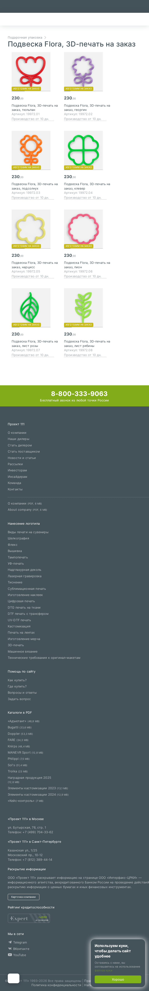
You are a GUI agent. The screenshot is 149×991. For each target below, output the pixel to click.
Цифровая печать (21, 601)
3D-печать (16, 645)
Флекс (12, 545)
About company (27, 509)
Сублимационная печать (27, 589)
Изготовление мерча (24, 639)
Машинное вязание (23, 651)
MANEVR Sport (25, 752)
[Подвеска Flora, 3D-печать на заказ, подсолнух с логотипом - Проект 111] (35, 150)
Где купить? (17, 686)
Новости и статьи (22, 458)
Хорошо (118, 979)
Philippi (19, 759)
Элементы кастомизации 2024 (38, 794)
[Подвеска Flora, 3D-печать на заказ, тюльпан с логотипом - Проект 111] (35, 71)
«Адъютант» (24, 721)
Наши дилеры (18, 439)
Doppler (20, 734)
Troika (18, 771)
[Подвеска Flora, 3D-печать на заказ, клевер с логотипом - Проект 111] (87, 150)
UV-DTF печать (19, 620)
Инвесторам (17, 470)
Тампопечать (18, 557)
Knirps (19, 746)
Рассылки (15, 464)
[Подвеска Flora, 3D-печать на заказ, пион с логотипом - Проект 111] (87, 229)
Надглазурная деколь (24, 570)
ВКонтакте (20, 949)
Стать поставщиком (24, 451)
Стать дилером (20, 445)
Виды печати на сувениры (28, 532)
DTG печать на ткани (24, 607)
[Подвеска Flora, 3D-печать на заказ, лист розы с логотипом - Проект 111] (35, 307)
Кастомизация (19, 626)
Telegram (19, 942)
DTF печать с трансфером (28, 614)
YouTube (19, 955)
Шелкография (18, 538)
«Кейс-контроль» (26, 801)
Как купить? (17, 680)
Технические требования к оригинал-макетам (44, 658)
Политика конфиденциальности (56, 985)
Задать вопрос (19, 699)
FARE (18, 740)
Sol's (17, 765)
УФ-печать (16, 563)
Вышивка (15, 551)
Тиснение (15, 582)
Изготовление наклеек (25, 595)
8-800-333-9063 (78, 394)
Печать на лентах (21, 632)
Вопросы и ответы (22, 693)
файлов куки (103, 970)
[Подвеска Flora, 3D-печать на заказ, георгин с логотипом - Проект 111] (87, 71)
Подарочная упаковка (25, 37)
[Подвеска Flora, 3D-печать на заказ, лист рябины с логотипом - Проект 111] (87, 307)
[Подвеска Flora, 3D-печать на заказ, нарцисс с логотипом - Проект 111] (35, 229)
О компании (17, 433)
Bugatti (20, 727)
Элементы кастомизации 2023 (38, 788)
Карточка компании (23, 896)
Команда (14, 483)
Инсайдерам (17, 477)
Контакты (15, 489)
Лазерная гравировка (25, 576)
